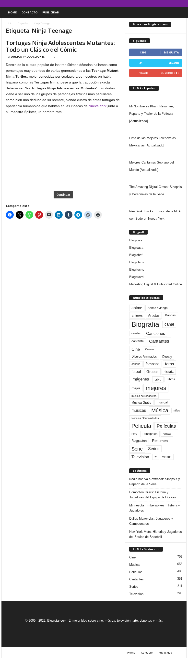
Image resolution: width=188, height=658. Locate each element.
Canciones (155, 333)
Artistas (154, 315)
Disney (167, 357)
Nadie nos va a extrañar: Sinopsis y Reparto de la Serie (154, 481)
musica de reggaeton (143, 395)
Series (153, 449)
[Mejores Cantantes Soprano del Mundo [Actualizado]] (155, 154)
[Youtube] (183, 3)
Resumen (160, 441)
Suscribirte (170, 73)
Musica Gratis (141, 402)
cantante (137, 341)
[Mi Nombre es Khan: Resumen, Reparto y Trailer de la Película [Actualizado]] (155, 98)
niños (177, 410)
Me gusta (171, 52)
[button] (179, 12)
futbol (136, 372)
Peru (134, 433)
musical (162, 402)
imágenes (140, 379)
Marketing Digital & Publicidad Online (155, 284)
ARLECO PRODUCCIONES (28, 56)
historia (169, 371)
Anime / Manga (158, 308)
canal (169, 324)
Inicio (9, 23)
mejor (135, 388)
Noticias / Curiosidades (145, 418)
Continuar (63, 195)
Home (12, 12)
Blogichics (136, 262)
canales (136, 333)
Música (159, 410)
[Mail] (168, 3)
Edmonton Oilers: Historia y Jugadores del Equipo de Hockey (152, 494)
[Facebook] (160, 3)
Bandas (170, 315)
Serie (137, 449)
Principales (149, 434)
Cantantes (159, 341)
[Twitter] (175, 3)
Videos (166, 457)
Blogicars (135, 240)
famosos (153, 364)
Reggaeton (139, 440)
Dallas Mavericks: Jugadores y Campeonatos (151, 521)
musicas (138, 410)
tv (155, 456)
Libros (171, 379)
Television (140, 457)
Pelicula (141, 426)
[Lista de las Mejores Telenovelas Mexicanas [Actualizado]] (155, 129)
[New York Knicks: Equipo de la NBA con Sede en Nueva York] (155, 203)
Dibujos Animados (144, 356)
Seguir (173, 62)
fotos (169, 364)
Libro (157, 379)
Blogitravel (136, 277)
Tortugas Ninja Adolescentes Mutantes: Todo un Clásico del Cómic (60, 46)
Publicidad (50, 12)
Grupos (152, 372)
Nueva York (97, 106)
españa (135, 363)
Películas (166, 426)
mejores (156, 388)
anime (136, 308)
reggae (167, 433)
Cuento (149, 349)
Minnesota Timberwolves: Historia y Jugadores (154, 508)
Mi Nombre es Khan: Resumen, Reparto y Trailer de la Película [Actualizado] (151, 113)
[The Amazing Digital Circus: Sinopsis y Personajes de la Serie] (155, 178)
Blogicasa (136, 247)
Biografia (145, 324)
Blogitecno (136, 269)
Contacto (29, 12)
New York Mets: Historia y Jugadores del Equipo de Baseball (155, 534)
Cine (135, 349)
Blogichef (135, 255)
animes (137, 315)
